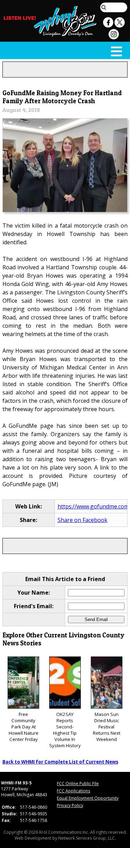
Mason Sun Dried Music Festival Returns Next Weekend (106, 726)
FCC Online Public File (78, 783)
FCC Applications (73, 791)
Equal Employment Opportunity (88, 798)
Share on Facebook (82, 520)
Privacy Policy (70, 805)
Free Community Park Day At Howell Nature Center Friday (23, 726)
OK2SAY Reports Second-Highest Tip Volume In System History (65, 730)
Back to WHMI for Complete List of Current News (60, 762)
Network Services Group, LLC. (87, 838)
